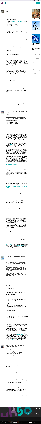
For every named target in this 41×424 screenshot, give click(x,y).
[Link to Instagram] (39, 0)
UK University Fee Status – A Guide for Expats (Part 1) (18, 21)
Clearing (33, 54)
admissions (33, 51)
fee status (33, 58)
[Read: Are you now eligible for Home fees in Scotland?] (36, 38)
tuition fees (33, 73)
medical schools (38, 65)
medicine (38, 66)
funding (36, 58)
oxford (35, 69)
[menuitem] (9, 3)
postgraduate (38, 70)
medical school (33, 65)
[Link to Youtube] (38, 0)
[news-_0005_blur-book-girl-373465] (2, 346)
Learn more (34, 422)
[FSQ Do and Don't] (2, 258)
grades (38, 58)
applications (36, 51)
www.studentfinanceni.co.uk (10, 217)
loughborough (33, 62)
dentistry (39, 54)
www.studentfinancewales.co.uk (10, 216)
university (36, 74)
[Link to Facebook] (36, 0)
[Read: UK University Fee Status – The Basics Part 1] (36, 13)
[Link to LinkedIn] (37, 0)
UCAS (35, 73)
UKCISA (11, 144)
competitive (36, 54)
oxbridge (33, 69)
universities (33, 74)
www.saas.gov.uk (13, 215)
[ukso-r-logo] (3, 3)
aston (39, 51)
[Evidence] (2, 11)
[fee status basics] (2, 112)
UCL (37, 73)
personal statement (34, 70)
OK (30, 422)
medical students (34, 66)
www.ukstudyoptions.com (16, 398)
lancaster (38, 61)
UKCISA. (19, 42)
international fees (34, 61)
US (38, 74)
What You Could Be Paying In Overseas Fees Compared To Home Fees (16, 346)
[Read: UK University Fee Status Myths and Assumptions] (36, 25)
